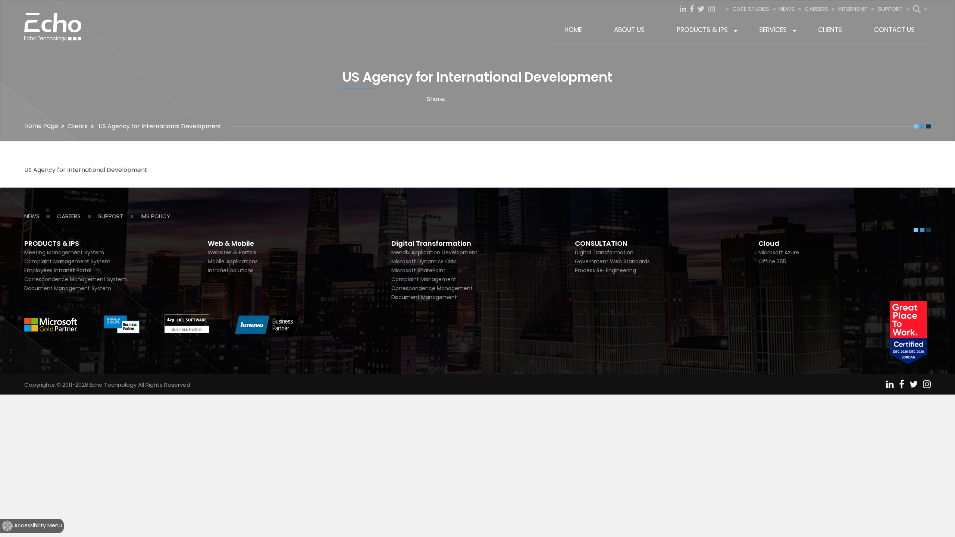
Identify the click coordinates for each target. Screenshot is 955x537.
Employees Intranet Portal (57, 270)
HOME (573, 29)
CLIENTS (830, 29)
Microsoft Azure (778, 252)
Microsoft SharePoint (418, 270)
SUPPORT (890, 9)
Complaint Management (423, 279)
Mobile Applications (233, 261)
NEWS (787, 9)
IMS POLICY (155, 216)
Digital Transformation (604, 252)
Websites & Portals (232, 252)
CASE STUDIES (750, 9)
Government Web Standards (612, 261)
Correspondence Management (432, 288)
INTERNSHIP (853, 9)
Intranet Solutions (231, 270)
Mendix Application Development (434, 252)
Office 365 (772, 261)
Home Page (41, 126)
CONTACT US (894, 29)
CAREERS (816, 9)
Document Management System (67, 288)
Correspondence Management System (75, 279)
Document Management (424, 297)
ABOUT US (629, 29)
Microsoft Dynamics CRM (424, 261)
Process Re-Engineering (605, 270)
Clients (78, 126)
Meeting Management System (64, 252)
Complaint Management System (67, 261)
